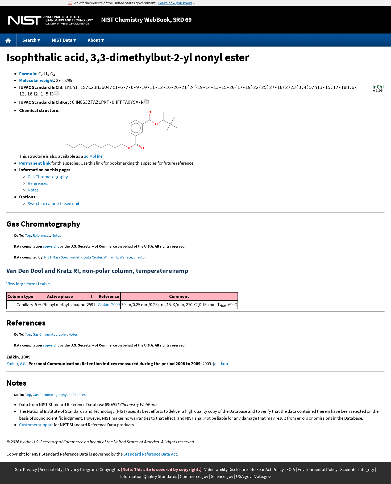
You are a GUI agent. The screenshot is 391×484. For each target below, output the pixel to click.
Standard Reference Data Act (150, 454)
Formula (27, 74)
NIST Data (62, 40)
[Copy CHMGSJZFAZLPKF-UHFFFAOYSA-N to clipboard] (146, 103)
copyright (51, 246)
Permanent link (35, 163)
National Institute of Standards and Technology (50, 20)
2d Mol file (93, 156)
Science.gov (222, 476)
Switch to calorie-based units (54, 203)
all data (221, 363)
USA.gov (244, 476)
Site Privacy (26, 469)
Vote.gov (262, 476)
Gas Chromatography (48, 177)
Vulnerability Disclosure (226, 469)
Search (29, 40)
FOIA (290, 469)
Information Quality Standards (148, 476)
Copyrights (109, 469)
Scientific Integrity (357, 469)
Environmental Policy (318, 469)
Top (28, 235)
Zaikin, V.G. (16, 363)
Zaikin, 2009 (109, 304)
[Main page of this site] (8, 40)
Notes (33, 190)
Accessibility (51, 469)
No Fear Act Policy (267, 469)
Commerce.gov (194, 476)
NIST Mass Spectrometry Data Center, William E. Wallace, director (95, 257)
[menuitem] (8, 40)
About (94, 40)
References (38, 183)
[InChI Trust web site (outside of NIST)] (378, 91)
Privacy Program (81, 469)
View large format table (28, 284)
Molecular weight (36, 80)
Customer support (36, 425)
